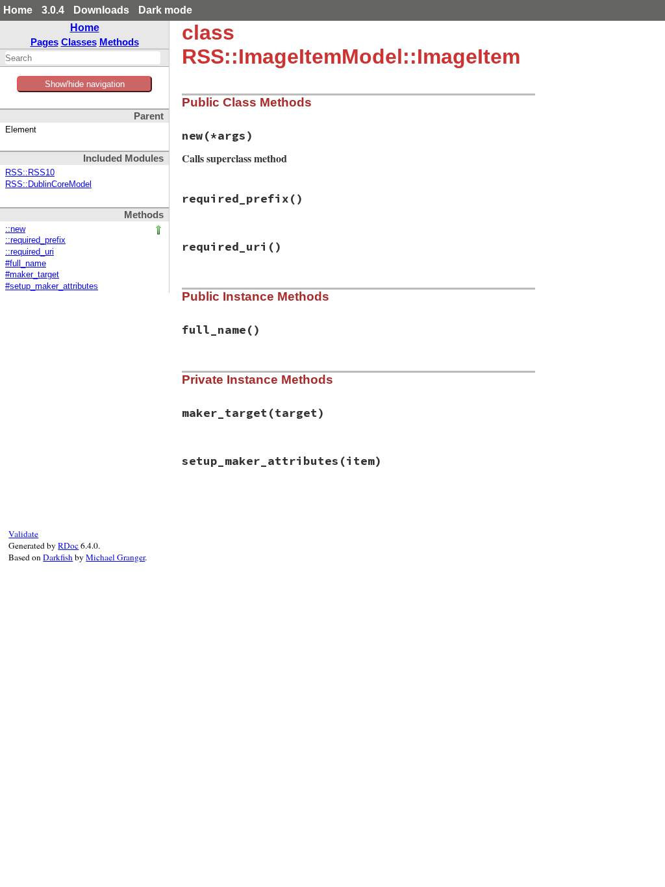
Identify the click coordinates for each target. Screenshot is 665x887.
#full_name (25, 263)
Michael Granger (115, 557)
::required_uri (29, 251)
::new (15, 229)
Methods (119, 41)
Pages (44, 41)
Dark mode (165, 10)
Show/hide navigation (85, 84)
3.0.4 (53, 10)
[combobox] (82, 57)
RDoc (68, 545)
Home (17, 10)
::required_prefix (35, 240)
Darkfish (58, 557)
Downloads (101, 10)
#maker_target (32, 274)
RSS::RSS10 (30, 172)
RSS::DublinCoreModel (48, 184)
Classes (79, 41)
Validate (23, 534)
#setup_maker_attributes (51, 286)
